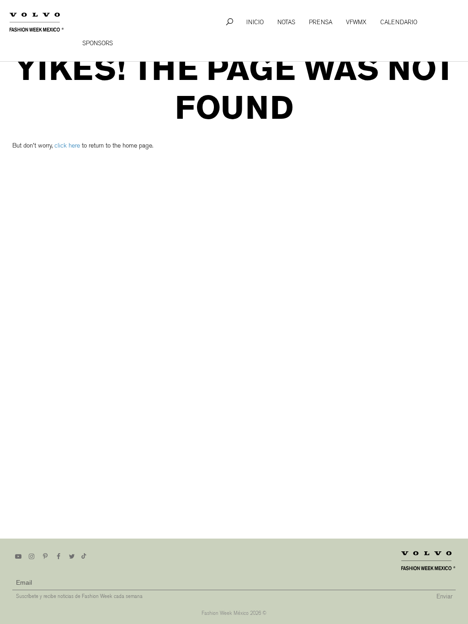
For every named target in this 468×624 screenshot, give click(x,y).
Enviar (444, 596)
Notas (286, 22)
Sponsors (97, 43)
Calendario (398, 22)
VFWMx (356, 22)
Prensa (320, 22)
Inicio (255, 22)
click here (67, 145)
